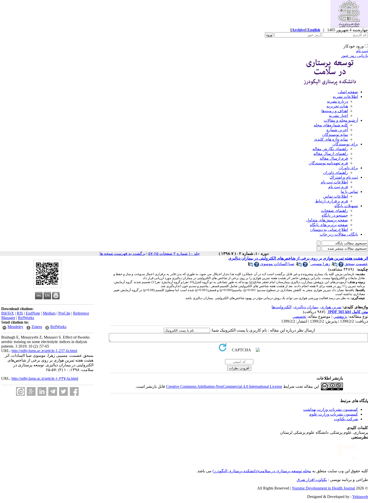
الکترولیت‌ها (281, 307)
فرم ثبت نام (338, 187)
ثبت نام (362, 51)
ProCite (64, 313)
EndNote (33, 313)
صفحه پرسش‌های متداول (327, 220)
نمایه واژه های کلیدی (331, 139)
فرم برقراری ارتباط (331, 201)
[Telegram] (52, 391)
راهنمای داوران (335, 172)
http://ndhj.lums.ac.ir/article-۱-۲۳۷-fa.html (45, 378)
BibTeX (7, 313)
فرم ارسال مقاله (334, 158)
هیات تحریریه (337, 106)
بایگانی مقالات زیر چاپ (339, 234)
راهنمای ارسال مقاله (330, 153)
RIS (20, 313)
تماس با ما (349, 191)
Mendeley (15, 327)
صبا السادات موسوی (277, 264)
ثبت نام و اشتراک (344, 177)
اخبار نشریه (338, 115)
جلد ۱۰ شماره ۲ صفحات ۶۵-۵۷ (174, 253)
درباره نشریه (337, 101)
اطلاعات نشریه (345, 96)
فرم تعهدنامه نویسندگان (328, 163)
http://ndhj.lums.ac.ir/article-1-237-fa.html (44, 351)
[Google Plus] (31, 391)
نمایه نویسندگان (335, 134)
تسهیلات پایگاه (346, 206)
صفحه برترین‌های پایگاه (329, 225)
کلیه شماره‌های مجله (331, 125)
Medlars (49, 313)
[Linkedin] (42, 391)
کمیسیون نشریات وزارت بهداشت (330, 409)
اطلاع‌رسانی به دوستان (329, 229)
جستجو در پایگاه (335, 215)
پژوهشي (340, 316)
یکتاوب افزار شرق (312, 480)
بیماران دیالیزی (306, 307)
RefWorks (26, 318)
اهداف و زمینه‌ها (334, 111)
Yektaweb (360, 497)
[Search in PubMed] (334, 265)
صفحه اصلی (348, 92)
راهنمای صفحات (334, 210)
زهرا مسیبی (320, 264)
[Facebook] (74, 391)
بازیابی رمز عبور (354, 55)
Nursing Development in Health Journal (323, 488)
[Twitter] (63, 391)
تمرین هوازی (331, 307)
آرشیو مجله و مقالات (341, 120)
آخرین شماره (337, 130)
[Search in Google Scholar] (340, 265)
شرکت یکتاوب (346, 419)
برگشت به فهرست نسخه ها (122, 253)
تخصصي (299, 316)
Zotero (37, 327)
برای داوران (348, 168)
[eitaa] (20, 391)
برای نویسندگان (345, 144)
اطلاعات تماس (335, 196)
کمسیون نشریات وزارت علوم (333, 414)
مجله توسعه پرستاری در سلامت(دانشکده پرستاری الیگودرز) (262, 471)
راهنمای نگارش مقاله (330, 149)
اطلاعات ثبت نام (334, 182)
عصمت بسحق (356, 264)
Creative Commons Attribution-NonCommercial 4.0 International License (224, 386)
